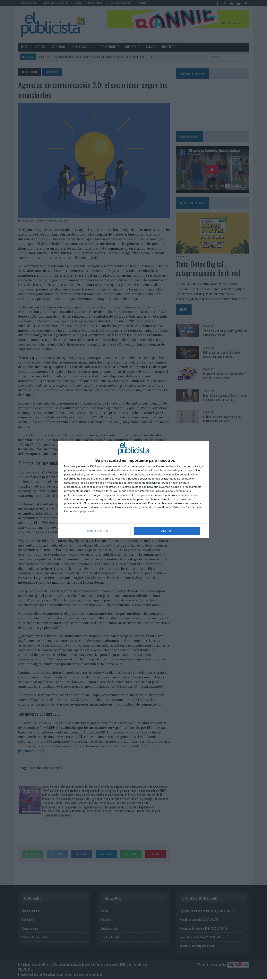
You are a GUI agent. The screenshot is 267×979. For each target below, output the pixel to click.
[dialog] (133, 489)
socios (101, 466)
